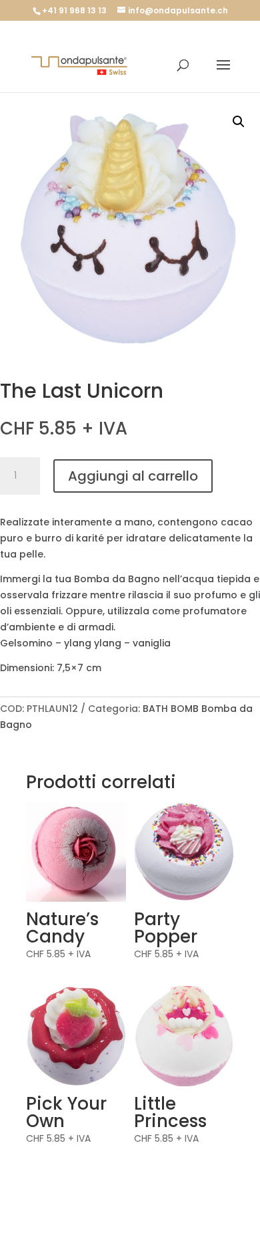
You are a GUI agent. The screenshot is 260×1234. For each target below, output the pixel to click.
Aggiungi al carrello (133, 476)
